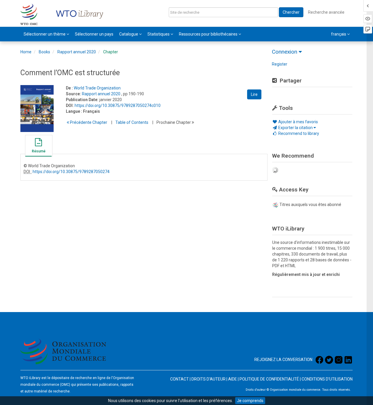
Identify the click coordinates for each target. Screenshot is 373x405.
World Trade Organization (97, 88)
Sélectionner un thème (45, 34)
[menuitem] (46, 34)
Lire (254, 94)
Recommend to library (298, 133)
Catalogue (129, 34)
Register (279, 64)
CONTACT (179, 379)
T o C (131, 122)
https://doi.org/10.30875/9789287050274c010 (118, 105)
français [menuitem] (339, 34)
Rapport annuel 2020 (76, 52)
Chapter (110, 52)
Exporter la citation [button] (295, 127)
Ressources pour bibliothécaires (208, 34)
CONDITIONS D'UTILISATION (327, 379)
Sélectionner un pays (94, 34)
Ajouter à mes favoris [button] (297, 121)
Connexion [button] (285, 51)
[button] (38, 146)
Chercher (291, 12)
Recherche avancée (326, 12)
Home (25, 52)
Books (44, 52)
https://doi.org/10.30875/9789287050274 (71, 171)
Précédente (88, 122)
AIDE (232, 379)
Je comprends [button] (250, 400)
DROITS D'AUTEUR (208, 379)
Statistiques (158, 34)
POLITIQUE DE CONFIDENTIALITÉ (269, 379)
